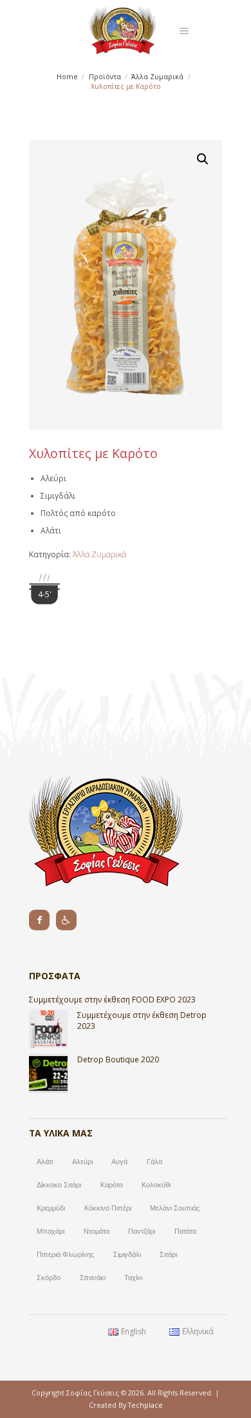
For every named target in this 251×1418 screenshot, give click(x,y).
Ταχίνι (133, 1277)
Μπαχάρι (50, 1231)
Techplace (145, 1405)
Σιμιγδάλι (127, 1254)
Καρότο (111, 1185)
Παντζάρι (141, 1231)
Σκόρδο (48, 1277)
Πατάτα (185, 1231)
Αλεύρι (82, 1161)
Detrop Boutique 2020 (118, 1059)
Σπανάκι (93, 1277)
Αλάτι (45, 1161)
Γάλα (154, 1161)
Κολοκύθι (156, 1185)
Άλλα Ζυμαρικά (157, 76)
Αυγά (119, 1161)
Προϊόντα (105, 76)
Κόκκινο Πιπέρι (107, 1208)
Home (67, 76)
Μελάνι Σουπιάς (175, 1208)
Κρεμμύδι (51, 1208)
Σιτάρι (168, 1254)
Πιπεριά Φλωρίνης (65, 1254)
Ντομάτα (96, 1231)
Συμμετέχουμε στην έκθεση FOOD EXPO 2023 (112, 999)
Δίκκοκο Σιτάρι (59, 1185)
